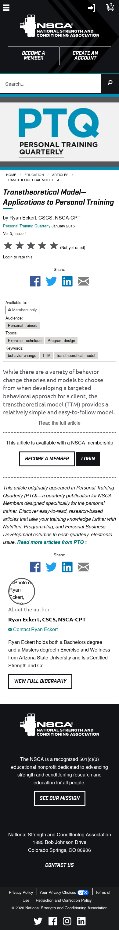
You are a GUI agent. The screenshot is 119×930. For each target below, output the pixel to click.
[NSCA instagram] (67, 923)
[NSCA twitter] (38, 923)
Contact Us (59, 865)
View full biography (40, 681)
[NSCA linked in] (81, 923)
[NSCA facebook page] (53, 923)
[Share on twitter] (51, 282)
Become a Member (47, 459)
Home (11, 174)
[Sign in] (92, 9)
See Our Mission (60, 798)
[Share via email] (83, 282)
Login (88, 459)
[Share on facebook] (35, 282)
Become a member (33, 55)
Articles (60, 174)
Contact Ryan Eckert (35, 629)
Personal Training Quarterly (26, 226)
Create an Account (85, 55)
